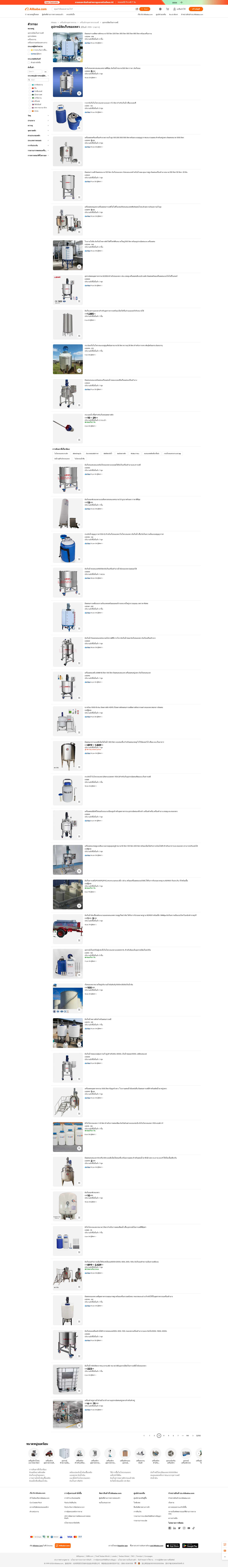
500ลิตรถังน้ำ (108, 453)
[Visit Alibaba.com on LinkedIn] (174, 1528)
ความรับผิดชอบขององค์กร (39, 1507)
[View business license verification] (135, 1563)
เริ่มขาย (171, 1503)
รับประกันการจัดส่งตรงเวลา (74, 1507)
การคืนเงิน (137, 1512)
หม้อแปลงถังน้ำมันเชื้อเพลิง (81, 1472)
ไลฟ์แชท (137, 1503)
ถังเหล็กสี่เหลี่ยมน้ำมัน (38, 1481)
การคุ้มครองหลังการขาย (73, 1512)
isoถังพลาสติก (121, 453)
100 (187, 1435)
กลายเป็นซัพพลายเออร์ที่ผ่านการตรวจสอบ (182, 1513)
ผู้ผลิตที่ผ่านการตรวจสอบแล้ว (109, 1498)
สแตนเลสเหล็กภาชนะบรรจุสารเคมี (165, 1475)
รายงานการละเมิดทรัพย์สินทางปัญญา (147, 1516)
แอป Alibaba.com (156, 1546)
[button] (136, 9)
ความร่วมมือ (172, 1518)
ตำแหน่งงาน (34, 1512)
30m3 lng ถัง (77, 453)
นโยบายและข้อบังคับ (72, 1523)
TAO (132, 1556)
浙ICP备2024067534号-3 (174, 1563)
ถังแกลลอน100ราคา (92, 453)
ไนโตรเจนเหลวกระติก (61, 453)
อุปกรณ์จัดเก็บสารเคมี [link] (110, 22)
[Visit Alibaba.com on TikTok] (193, 1528)
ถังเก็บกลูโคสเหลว (36, 1475)
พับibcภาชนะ (135, 453)
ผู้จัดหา (99, 43)
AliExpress (80, 1556)
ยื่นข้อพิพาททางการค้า (142, 1507)
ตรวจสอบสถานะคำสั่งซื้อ (177, 1507)
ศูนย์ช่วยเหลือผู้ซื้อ (140, 1498)
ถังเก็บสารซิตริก (76, 1481)
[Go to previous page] (144, 1435)
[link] (225, 1544)
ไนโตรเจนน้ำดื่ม (80, 459)
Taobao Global (124, 1556)
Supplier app (122, 1546)
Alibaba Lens (38, 1546)
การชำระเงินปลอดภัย (72, 1498)
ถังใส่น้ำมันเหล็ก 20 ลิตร (120, 1481)
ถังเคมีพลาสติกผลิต (37, 1472)
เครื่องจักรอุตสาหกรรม (68, 22)
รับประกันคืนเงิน (70, 1503)
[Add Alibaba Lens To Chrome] (63, 1545)
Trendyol (139, 1556)
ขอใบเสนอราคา (105, 1503)
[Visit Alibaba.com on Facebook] (169, 1528)
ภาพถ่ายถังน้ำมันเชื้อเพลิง (39, 1478)
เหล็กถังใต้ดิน (115, 1475)
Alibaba (53, 22)
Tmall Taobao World (102, 1556)
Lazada (114, 1556)
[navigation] (38, 730)
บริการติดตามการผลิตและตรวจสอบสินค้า (77, 1517)
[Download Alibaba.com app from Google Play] (190, 1545)
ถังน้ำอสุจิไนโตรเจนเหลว (62, 459)
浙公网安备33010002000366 (153, 1563)
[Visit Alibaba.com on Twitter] (179, 1528)
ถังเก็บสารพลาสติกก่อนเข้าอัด (122, 1478)
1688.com (89, 1556)
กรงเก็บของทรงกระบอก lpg (172, 453)
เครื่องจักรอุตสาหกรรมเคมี (89, 22)
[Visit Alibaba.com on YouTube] (188, 1528)
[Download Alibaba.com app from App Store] (173, 1545)
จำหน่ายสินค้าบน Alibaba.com (179, 1498)
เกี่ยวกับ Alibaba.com (37, 1493)
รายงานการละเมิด (140, 1521)
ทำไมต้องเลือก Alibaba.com (39, 1498)
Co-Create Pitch (36, 1503)
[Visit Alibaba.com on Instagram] (184, 1528)
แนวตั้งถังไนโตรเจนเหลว (80, 1478)
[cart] (168, 9)
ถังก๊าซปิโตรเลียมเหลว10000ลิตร (164, 1472)
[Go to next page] (193, 1435)
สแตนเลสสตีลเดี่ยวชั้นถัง (151, 453)
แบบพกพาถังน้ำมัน (77, 1475)
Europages (148, 1556)
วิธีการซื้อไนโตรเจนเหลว (120, 1472)
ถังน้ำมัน (154, 1478)
